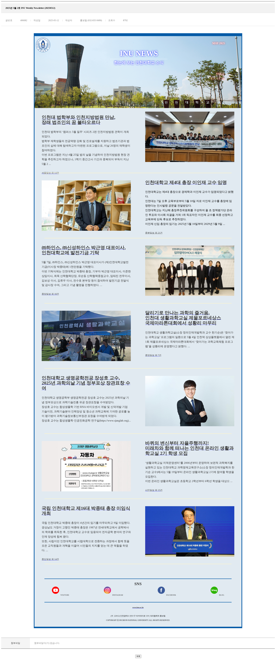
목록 (138, 656)
